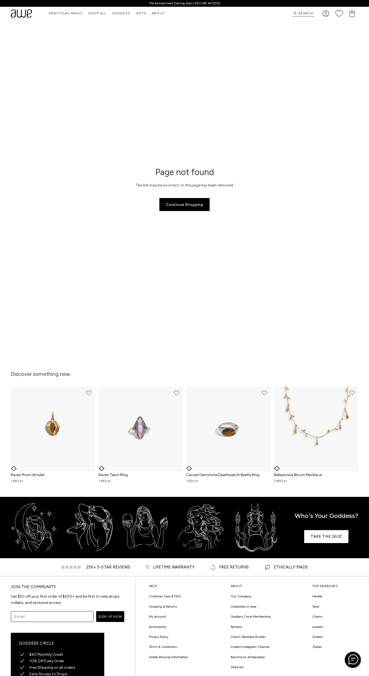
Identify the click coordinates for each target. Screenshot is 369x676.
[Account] (326, 13)
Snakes (317, 637)
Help (153, 586)
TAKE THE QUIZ (326, 536)
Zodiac (317, 647)
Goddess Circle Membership (251, 616)
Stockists (237, 667)
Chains (317, 616)
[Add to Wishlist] (88, 392)
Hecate (317, 596)
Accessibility (157, 627)
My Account (157, 616)
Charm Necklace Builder (248, 637)
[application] (353, 660)
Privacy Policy (158, 637)
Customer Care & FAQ (165, 596)
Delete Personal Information (168, 657)
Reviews (236, 627)
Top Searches (325, 586)
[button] (12, 468)
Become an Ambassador (248, 657)
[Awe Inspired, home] (21, 13)
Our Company (241, 596)
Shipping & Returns (163, 606)
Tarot (315, 606)
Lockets (317, 627)
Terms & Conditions (163, 647)
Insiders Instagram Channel (250, 647)
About (236, 586)
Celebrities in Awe (243, 606)
